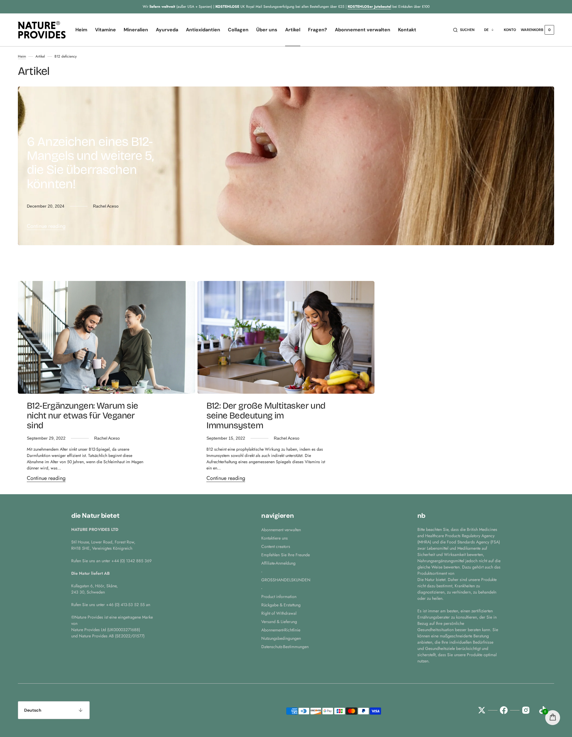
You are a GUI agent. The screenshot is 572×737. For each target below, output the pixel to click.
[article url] (106, 337)
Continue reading (46, 226)
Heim (22, 56)
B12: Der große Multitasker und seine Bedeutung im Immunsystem (266, 415)
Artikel (40, 56)
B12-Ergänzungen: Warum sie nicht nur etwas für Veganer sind (82, 415)
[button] (464, 29)
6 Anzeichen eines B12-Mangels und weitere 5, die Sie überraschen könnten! (90, 163)
